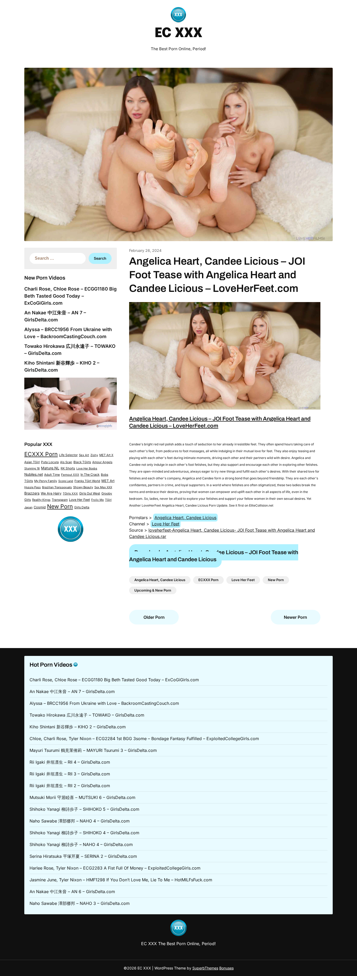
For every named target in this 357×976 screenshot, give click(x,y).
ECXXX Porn (41, 454)
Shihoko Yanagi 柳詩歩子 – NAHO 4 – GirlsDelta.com (81, 844)
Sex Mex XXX (103, 487)
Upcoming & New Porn (152, 590)
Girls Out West (89, 493)
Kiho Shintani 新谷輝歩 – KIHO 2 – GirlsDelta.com (78, 726)
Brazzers (31, 493)
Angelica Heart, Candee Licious (185, 517)
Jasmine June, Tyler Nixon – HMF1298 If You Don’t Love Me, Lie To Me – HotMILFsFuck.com (121, 879)
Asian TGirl (32, 462)
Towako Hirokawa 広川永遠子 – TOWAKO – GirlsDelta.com (87, 715)
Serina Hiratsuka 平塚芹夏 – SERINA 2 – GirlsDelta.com (83, 856)
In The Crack (90, 474)
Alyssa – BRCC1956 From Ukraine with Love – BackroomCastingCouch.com (104, 703)
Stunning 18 (32, 468)
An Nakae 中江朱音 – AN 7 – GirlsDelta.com (72, 691)
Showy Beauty (83, 487)
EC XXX (178, 33)
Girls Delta (81, 507)
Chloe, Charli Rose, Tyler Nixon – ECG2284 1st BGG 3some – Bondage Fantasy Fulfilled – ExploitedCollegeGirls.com (144, 738)
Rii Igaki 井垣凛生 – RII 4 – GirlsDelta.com (70, 762)
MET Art (107, 481)
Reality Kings (41, 500)
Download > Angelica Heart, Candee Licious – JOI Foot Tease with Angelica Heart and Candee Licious (213, 555)
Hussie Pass (32, 487)
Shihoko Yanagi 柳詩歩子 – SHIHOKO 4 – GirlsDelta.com (84, 832)
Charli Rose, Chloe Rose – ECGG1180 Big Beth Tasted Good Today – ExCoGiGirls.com (70, 296)
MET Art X (106, 455)
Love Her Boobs (86, 468)
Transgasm (60, 500)
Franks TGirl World (87, 481)
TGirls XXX (70, 493)
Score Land (65, 481)
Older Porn (154, 617)
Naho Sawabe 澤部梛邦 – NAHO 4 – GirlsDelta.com (80, 821)
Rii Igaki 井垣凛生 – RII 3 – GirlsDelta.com (70, 773)
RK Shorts (68, 468)
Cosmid (40, 507)
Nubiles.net (33, 474)
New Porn (60, 506)
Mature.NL (50, 468)
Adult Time (52, 474)
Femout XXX (70, 474)
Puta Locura (50, 462)
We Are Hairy (51, 493)
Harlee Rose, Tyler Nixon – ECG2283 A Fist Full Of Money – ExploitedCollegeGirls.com (115, 868)
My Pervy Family (45, 481)
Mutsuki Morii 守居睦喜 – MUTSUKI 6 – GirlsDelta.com (82, 797)
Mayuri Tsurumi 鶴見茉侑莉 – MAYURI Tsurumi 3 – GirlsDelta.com (93, 750)
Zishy (94, 455)
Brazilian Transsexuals (57, 487)
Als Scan (66, 462)
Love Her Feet (79, 500)
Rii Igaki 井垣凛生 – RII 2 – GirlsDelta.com (70, 785)
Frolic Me (97, 500)
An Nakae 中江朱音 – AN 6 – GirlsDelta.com (72, 891)
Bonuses (226, 968)
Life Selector (68, 455)
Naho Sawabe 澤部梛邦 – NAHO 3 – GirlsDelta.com (80, 903)
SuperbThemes (205, 968)
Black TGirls (82, 462)
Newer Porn (295, 617)
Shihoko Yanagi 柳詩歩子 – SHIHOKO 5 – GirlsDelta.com (84, 809)
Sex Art (84, 455)
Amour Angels (102, 462)
